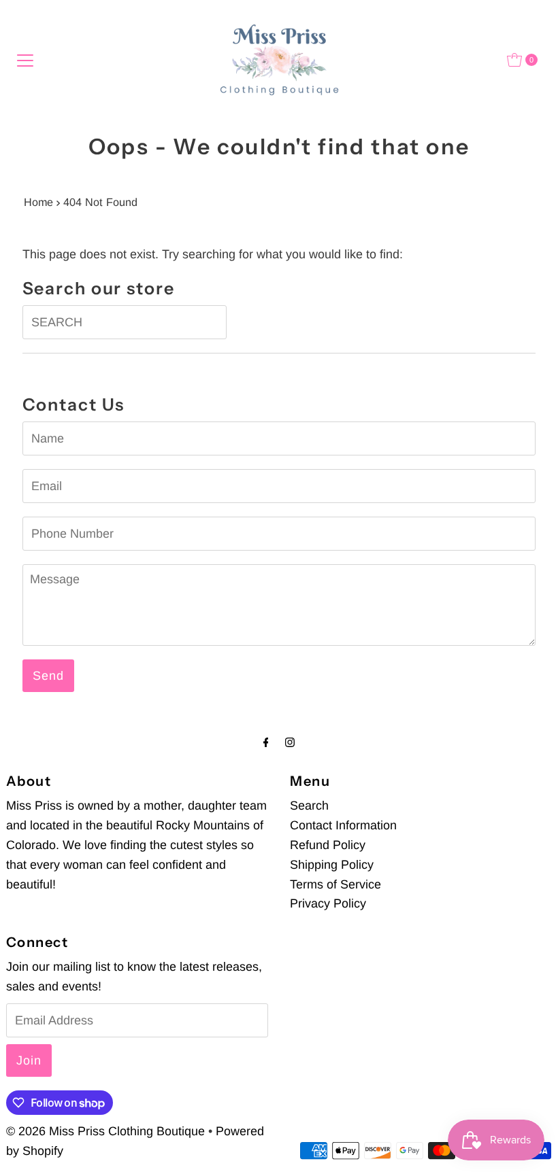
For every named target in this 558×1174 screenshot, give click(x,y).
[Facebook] (266, 743)
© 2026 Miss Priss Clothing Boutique (105, 1131)
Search (309, 805)
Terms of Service (335, 884)
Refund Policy (327, 845)
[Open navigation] (25, 60)
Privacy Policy (328, 903)
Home (38, 202)
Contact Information (343, 825)
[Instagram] (290, 743)
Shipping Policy (332, 864)
